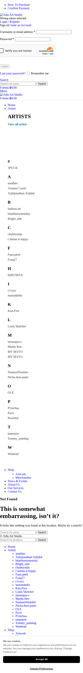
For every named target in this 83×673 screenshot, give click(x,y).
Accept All (41, 659)
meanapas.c (15, 341)
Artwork (20, 474)
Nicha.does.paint (18, 377)
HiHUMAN (15, 275)
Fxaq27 (12, 259)
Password (7, 39)
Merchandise (23, 477)
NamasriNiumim (18, 372)
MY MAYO (15, 351)
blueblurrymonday (19, 213)
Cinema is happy (18, 239)
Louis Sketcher (17, 326)
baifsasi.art (14, 208)
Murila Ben (15, 346)
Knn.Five (13, 310)
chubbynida (15, 234)
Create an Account (20, 25)
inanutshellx (15, 295)
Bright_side (15, 218)
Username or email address (17, 32)
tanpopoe (13, 433)
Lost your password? (12, 73)
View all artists (17, 124)
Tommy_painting (18, 438)
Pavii (11, 413)
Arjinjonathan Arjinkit (21, 193)
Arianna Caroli (17, 188)
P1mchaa (13, 408)
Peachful (13, 418)
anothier (13, 183)
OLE (11, 392)
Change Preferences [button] (41, 668)
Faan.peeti (14, 254)
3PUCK (13, 167)
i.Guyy (12, 290)
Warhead (13, 454)
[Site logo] (11, 14)
